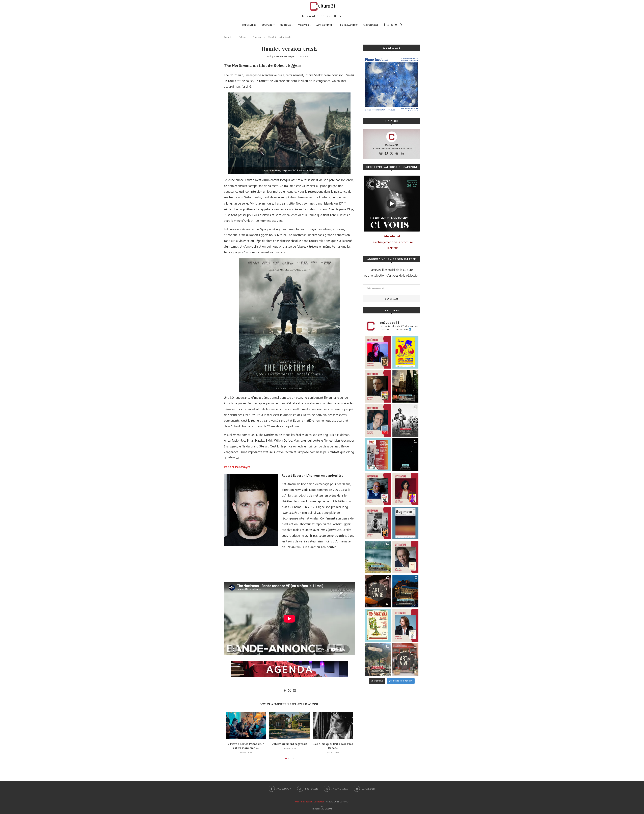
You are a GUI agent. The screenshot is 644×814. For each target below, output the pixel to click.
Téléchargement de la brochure (392, 242)
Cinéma (257, 37)
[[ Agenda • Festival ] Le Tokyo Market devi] (405, 352)
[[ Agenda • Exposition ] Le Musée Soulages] (405, 523)
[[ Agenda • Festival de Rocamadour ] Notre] (405, 591)
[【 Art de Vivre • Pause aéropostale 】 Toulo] (378, 591)
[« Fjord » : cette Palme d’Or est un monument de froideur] (246, 725)
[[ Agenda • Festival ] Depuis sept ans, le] (378, 454)
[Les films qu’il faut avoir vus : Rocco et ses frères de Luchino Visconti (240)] (333, 725)
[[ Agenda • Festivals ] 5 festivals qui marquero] (405, 454)
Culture (266, 25)
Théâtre (303, 25)
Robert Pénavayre (285, 56)
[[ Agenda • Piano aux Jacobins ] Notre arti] (405, 386)
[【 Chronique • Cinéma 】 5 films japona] (405, 420)
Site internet (392, 236)
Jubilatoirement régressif (289, 743)
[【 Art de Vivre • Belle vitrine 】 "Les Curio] (405, 659)
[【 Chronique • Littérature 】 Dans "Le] (405, 625)
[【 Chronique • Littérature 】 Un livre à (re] (405, 557)
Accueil (227, 37)
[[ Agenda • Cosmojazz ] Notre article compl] (378, 557)
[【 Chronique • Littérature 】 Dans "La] (378, 352)
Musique (285, 25)
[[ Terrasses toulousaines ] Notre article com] (378, 659)
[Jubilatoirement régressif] (289, 725)
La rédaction (349, 25)
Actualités (249, 25)
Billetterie (392, 248)
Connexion (319, 802)
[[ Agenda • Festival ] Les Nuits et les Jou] (378, 625)
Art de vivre (324, 25)
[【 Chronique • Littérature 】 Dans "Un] (405, 489)
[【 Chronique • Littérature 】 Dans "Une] (378, 523)
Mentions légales (303, 802)
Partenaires (371, 25)
